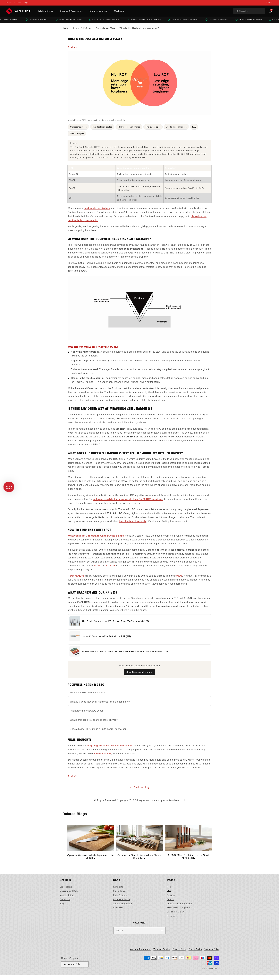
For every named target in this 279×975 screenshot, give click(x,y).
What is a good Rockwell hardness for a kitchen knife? (100, 701)
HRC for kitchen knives (129, 127)
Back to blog (141, 787)
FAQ (194, 127)
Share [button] (74, 47)
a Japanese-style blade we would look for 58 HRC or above (128, 499)
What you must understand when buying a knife (96, 536)
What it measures (78, 127)
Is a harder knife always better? (87, 710)
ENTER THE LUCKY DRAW (139, 966)
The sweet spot (153, 127)
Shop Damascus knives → (139, 672)
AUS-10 (110, 565)
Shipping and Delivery (71, 891)
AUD (268, 3)
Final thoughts (77, 133)
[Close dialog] (199, 922)
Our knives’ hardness (176, 127)
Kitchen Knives (45, 11)
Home (170, 887)
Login (26, 3)
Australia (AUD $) (72, 964)
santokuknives (214, 968)
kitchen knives (102, 753)
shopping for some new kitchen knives (109, 745)
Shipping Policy (211, 949)
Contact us (65, 899)
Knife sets (118, 887)
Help (8, 3)
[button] (249, 11)
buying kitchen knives (97, 208)
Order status (66, 887)
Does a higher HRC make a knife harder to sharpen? (99, 729)
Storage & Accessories (71, 11)
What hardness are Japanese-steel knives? (94, 720)
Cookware (119, 11)
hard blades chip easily (132, 521)
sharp (178, 576)
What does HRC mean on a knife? (89, 692)
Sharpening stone (98, 11)
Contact (18, 3)
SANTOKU (22, 11)
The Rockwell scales (102, 127)
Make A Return (67, 895)
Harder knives (76, 576)
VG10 (97, 565)
